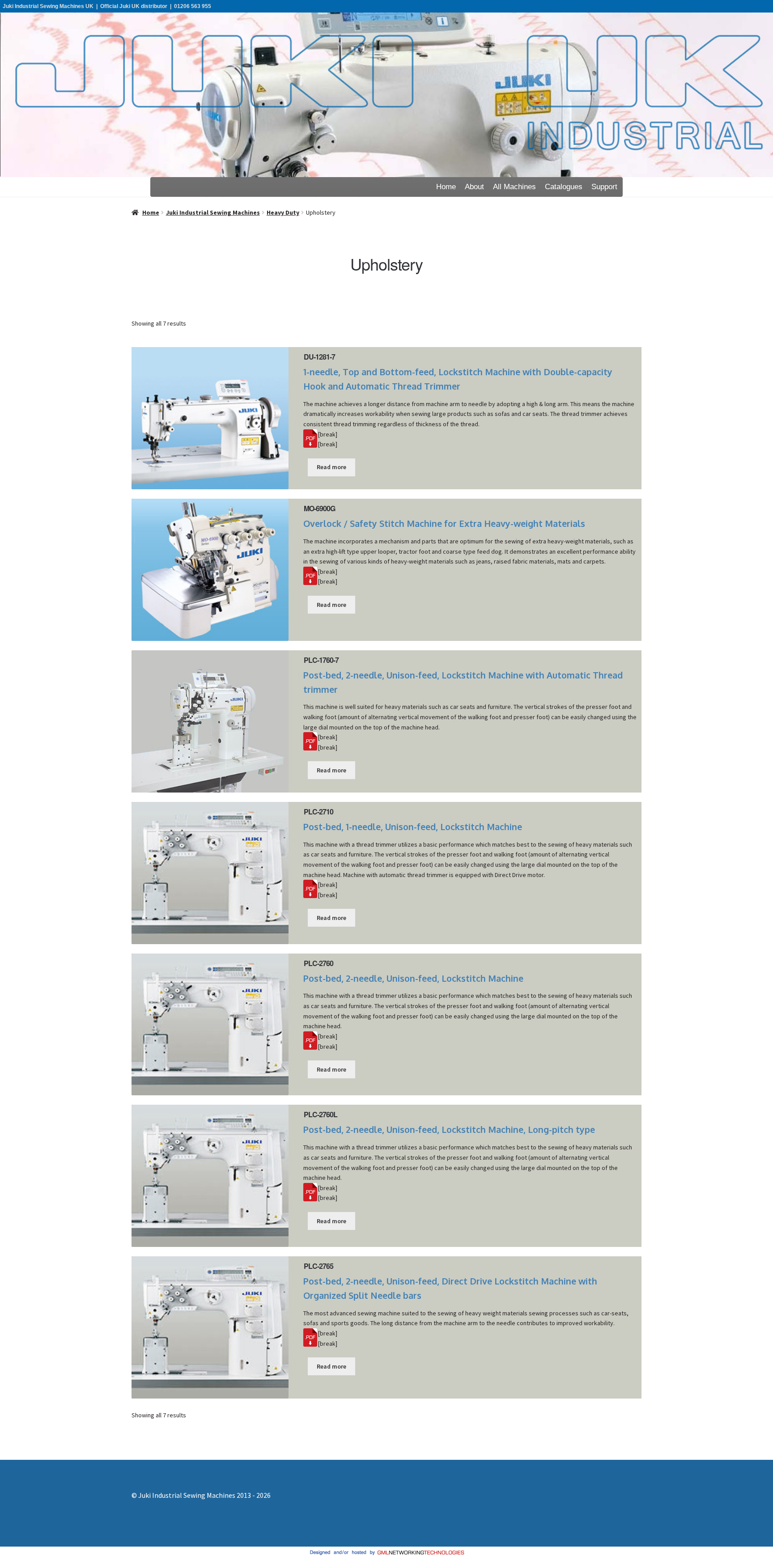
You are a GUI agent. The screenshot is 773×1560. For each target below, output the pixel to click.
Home (446, 186)
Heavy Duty (283, 212)
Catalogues (563, 186)
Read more (331, 467)
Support (604, 186)
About (474, 186)
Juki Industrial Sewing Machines (213, 212)
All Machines (514, 186)
